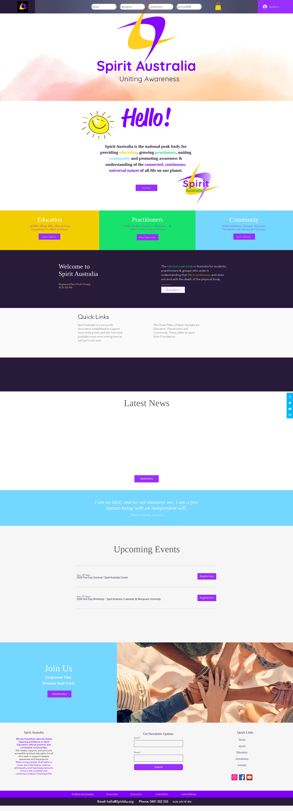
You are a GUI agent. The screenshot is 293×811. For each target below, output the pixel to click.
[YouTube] (290, 409)
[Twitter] (290, 403)
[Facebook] (290, 397)
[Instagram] (290, 415)
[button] (218, 6)
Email (136, 738)
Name (137, 752)
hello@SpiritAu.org (120, 801)
